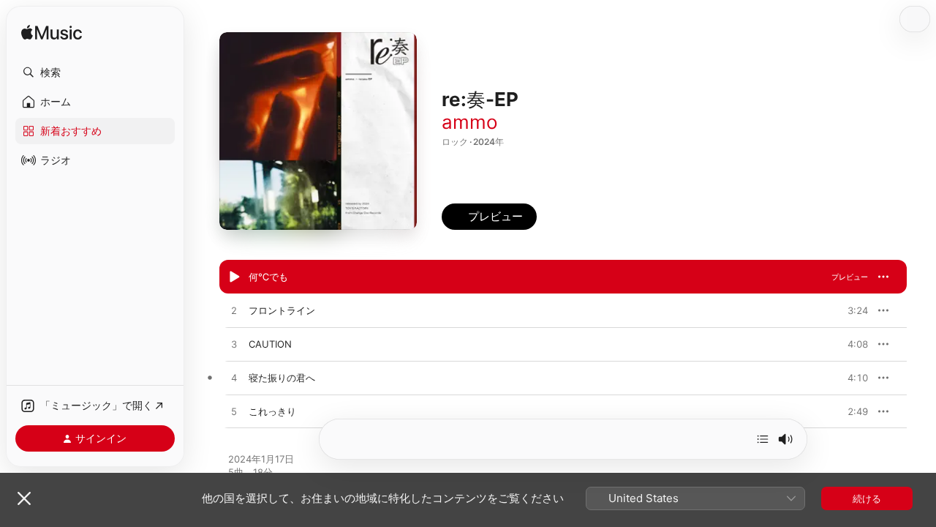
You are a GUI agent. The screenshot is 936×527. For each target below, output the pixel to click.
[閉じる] (24, 498)
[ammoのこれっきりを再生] (234, 412)
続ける (867, 498)
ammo (470, 122)
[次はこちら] (762, 439)
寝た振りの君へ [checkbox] (282, 378)
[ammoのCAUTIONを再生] (234, 344)
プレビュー (849, 276)
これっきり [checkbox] (272, 411)
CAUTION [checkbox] (270, 344)
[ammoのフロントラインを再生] (234, 311)
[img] (51, 33)
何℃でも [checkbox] (268, 277)
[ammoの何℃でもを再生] (234, 277)
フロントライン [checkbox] (282, 310)
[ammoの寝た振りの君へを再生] (234, 378)
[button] (95, 72)
